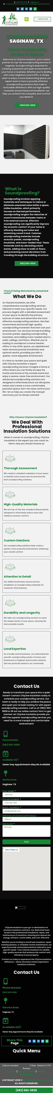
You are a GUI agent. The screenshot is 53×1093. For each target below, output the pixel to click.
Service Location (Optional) (19, 816)
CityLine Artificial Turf (36, 1080)
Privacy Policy (26, 1071)
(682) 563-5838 (21, 2)
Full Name (8, 791)
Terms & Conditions (33, 1073)
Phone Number (11, 799)
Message (7, 824)
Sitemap (11, 1071)
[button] (17, 8)
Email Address (11, 808)
